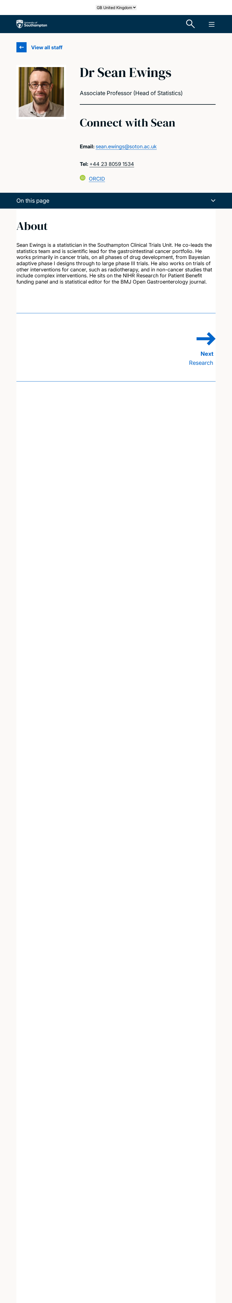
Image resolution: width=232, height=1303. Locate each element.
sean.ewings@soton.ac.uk (126, 146)
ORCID (97, 179)
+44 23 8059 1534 (111, 164)
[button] (116, 201)
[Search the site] (191, 24)
